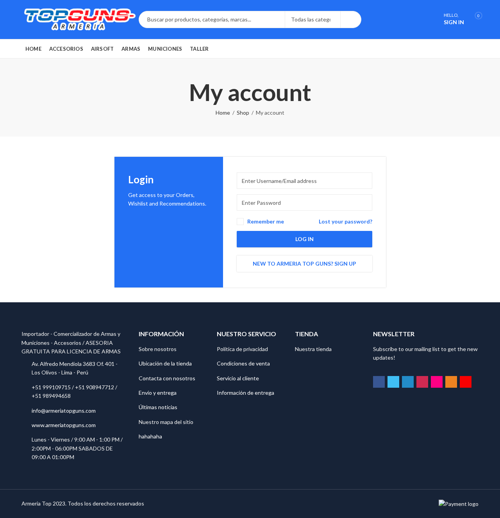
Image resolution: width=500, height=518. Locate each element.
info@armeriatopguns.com (64, 410)
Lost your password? (345, 221)
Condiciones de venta (243, 363)
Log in (304, 239)
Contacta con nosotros (167, 378)
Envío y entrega (158, 392)
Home (223, 112)
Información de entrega (245, 392)
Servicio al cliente (238, 378)
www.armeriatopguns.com (64, 425)
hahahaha (150, 436)
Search (350, 19)
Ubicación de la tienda (165, 363)
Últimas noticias (158, 407)
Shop (243, 112)
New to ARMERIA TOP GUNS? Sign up (304, 263)
